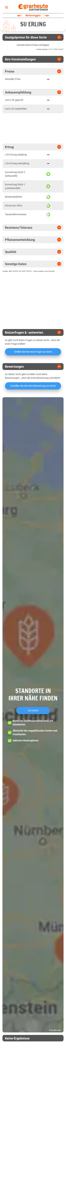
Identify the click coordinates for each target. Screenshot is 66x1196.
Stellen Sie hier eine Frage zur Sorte (33, 351)
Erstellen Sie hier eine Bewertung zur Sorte (33, 385)
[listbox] (5, 7)
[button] (33, 715)
